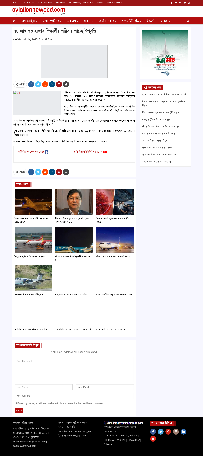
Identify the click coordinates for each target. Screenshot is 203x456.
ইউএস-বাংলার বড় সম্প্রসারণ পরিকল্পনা (158, 133)
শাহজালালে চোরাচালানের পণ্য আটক (157, 147)
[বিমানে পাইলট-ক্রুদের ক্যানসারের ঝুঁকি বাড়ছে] (115, 202)
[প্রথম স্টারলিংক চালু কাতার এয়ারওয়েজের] (115, 278)
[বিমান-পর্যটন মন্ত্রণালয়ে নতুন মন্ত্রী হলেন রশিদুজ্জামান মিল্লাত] (74, 202)
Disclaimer (88, 2)
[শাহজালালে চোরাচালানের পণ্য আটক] (74, 278)
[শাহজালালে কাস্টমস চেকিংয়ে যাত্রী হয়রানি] (74, 312)
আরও (164, 21)
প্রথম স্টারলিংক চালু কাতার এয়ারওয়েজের (159, 154)
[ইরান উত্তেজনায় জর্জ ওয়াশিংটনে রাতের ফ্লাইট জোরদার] (33, 202)
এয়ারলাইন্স (28, 21)
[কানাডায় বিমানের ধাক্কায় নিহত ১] (33, 278)
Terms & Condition (114, 2)
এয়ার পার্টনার (51, 21)
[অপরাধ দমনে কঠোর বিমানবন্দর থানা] (33, 312)
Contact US (60, 2)
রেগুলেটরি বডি (130, 21)
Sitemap (99, 2)
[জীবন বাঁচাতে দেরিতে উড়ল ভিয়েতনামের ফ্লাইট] (74, 240)
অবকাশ (71, 21)
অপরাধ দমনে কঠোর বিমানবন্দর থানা (157, 161)
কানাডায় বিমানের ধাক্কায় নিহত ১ (155, 140)
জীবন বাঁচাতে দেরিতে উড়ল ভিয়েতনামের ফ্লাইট (161, 126)
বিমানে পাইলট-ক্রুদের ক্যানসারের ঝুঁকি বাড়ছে (160, 112)
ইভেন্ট (150, 21)
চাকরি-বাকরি (106, 21)
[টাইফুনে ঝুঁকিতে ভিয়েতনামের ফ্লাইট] (33, 240)
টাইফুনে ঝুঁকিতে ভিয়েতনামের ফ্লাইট (156, 119)
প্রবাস (87, 21)
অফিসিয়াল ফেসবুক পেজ (31, 152)
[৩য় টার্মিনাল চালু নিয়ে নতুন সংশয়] (115, 312)
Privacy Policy (74, 2)
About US (47, 2)
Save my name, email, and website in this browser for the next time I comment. (61, 403)
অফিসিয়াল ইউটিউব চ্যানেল (88, 152)
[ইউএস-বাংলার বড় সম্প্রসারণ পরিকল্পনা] (115, 240)
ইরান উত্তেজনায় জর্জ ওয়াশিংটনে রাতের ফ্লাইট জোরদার (164, 94)
